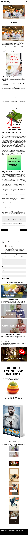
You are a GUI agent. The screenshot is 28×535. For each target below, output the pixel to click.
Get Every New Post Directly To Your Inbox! (14, 282)
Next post (23, 229)
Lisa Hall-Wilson (5, 1)
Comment (3, 258)
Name (3, 266)
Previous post (5, 229)
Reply (2, 243)
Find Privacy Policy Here (14, 441)
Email (3, 270)
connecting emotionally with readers (17, 223)
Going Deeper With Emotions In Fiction (16, 219)
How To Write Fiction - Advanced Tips (7, 223)
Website (3, 274)
